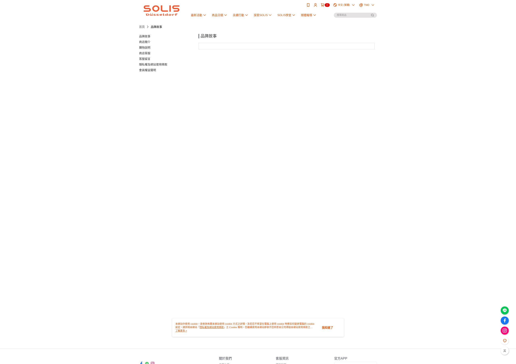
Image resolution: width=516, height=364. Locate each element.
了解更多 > (181, 330)
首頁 (142, 26)
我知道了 (327, 327)
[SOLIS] (161, 10)
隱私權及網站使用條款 (212, 327)
